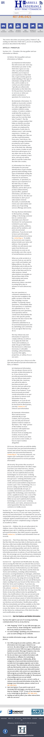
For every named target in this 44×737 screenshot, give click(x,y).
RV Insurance (40, 31)
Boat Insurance (25, 31)
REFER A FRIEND (27, 718)
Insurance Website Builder (26, 735)
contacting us (18, 238)
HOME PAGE (4, 718)
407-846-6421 (11, 685)
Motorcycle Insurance (33, 31)
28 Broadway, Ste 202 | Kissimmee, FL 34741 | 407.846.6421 (22, 723)
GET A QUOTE (18, 718)
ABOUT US (10, 718)
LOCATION (34, 718)
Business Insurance (18, 31)
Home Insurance (11, 31)
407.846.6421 (22, 16)
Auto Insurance (3, 31)
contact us (21, 406)
